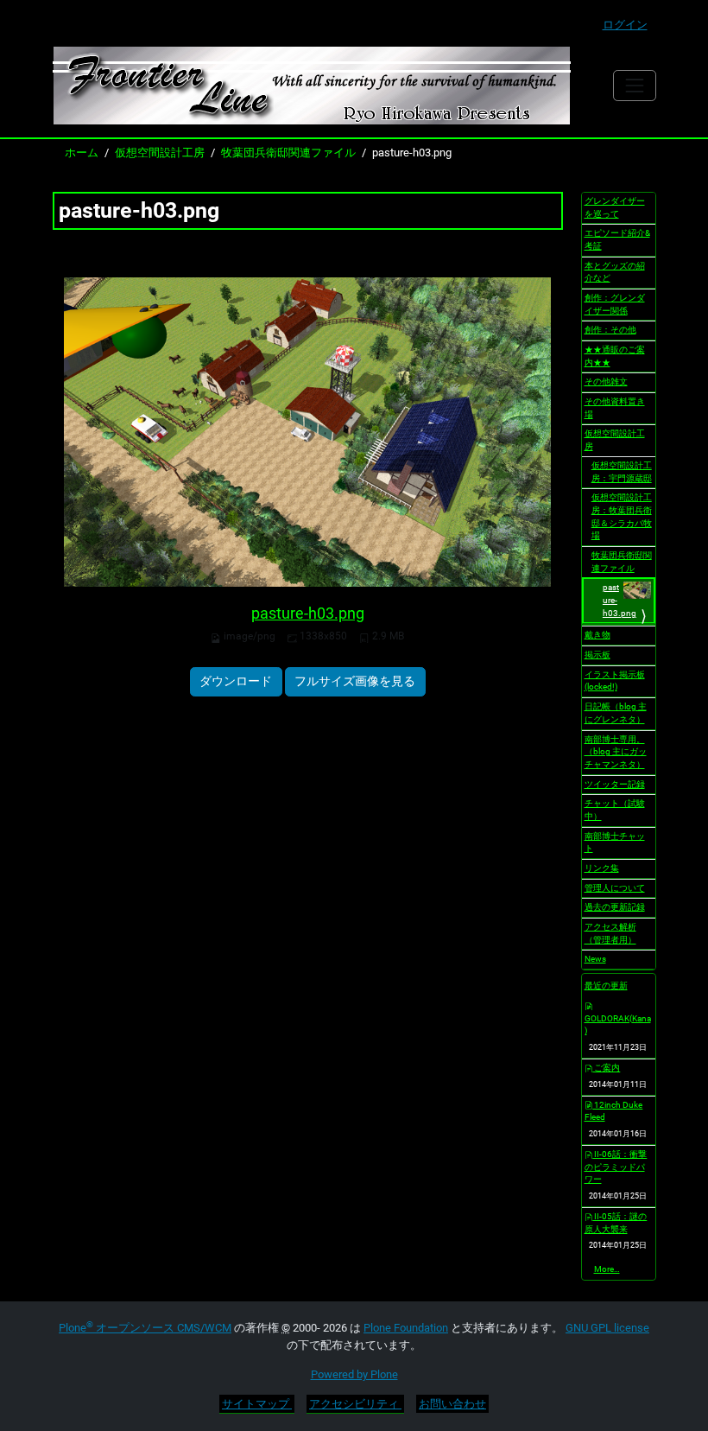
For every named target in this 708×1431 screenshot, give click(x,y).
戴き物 (597, 634)
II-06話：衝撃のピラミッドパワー (616, 1166)
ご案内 (606, 1067)
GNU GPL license (607, 1327)
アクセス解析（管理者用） (610, 933)
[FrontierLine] (312, 85)
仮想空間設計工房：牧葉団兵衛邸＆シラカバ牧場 (621, 516)
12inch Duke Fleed (614, 1111)
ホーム (81, 152)
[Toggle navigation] (634, 85)
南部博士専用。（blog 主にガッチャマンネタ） (616, 752)
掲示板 (597, 654)
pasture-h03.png (307, 613)
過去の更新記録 (615, 907)
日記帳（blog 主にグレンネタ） (616, 713)
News (595, 959)
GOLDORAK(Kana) (618, 1025)
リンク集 (602, 868)
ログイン (625, 24)
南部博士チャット (615, 842)
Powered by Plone (354, 1374)
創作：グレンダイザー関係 (615, 304)
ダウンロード (235, 681)
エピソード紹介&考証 (617, 239)
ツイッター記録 (615, 784)
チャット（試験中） (615, 809)
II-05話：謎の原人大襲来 (616, 1223)
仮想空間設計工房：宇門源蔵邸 (621, 472)
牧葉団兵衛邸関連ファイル (288, 152)
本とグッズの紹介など (615, 272)
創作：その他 (610, 329)
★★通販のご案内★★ (615, 356)
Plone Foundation (405, 1327)
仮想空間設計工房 (160, 152)
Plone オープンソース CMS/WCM (145, 1327)
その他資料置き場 (615, 408)
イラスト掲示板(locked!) (615, 681)
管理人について (615, 888)
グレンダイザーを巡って (615, 207)
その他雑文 (606, 381)
